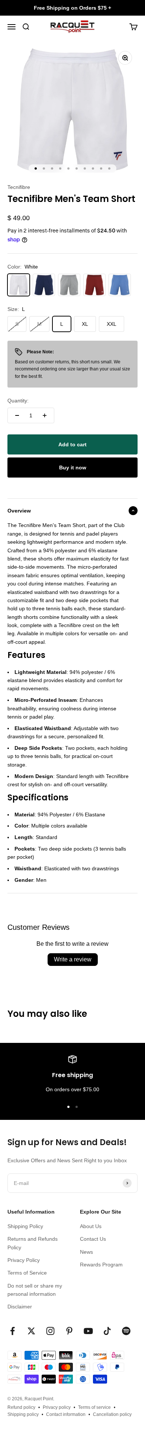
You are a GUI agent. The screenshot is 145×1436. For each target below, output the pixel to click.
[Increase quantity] (44, 415)
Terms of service (94, 1407)
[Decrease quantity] (17, 415)
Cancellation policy (112, 1414)
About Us (91, 1226)
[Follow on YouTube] (88, 1331)
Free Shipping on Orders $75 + (72, 8)
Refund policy (21, 1407)
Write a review (72, 959)
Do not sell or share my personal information (34, 1290)
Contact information (66, 1414)
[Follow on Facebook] (12, 1331)
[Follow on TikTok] (107, 1331)
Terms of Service (27, 1273)
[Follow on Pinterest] (69, 1331)
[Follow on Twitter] (31, 1331)
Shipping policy (23, 1414)
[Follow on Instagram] (50, 1331)
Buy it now (72, 467)
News (86, 1252)
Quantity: (18, 401)
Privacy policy (57, 1407)
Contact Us (93, 1239)
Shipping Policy (25, 1226)
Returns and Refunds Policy (32, 1243)
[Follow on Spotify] (126, 1331)
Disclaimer (19, 1307)
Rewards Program (101, 1265)
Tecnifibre (18, 187)
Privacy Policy (23, 1260)
